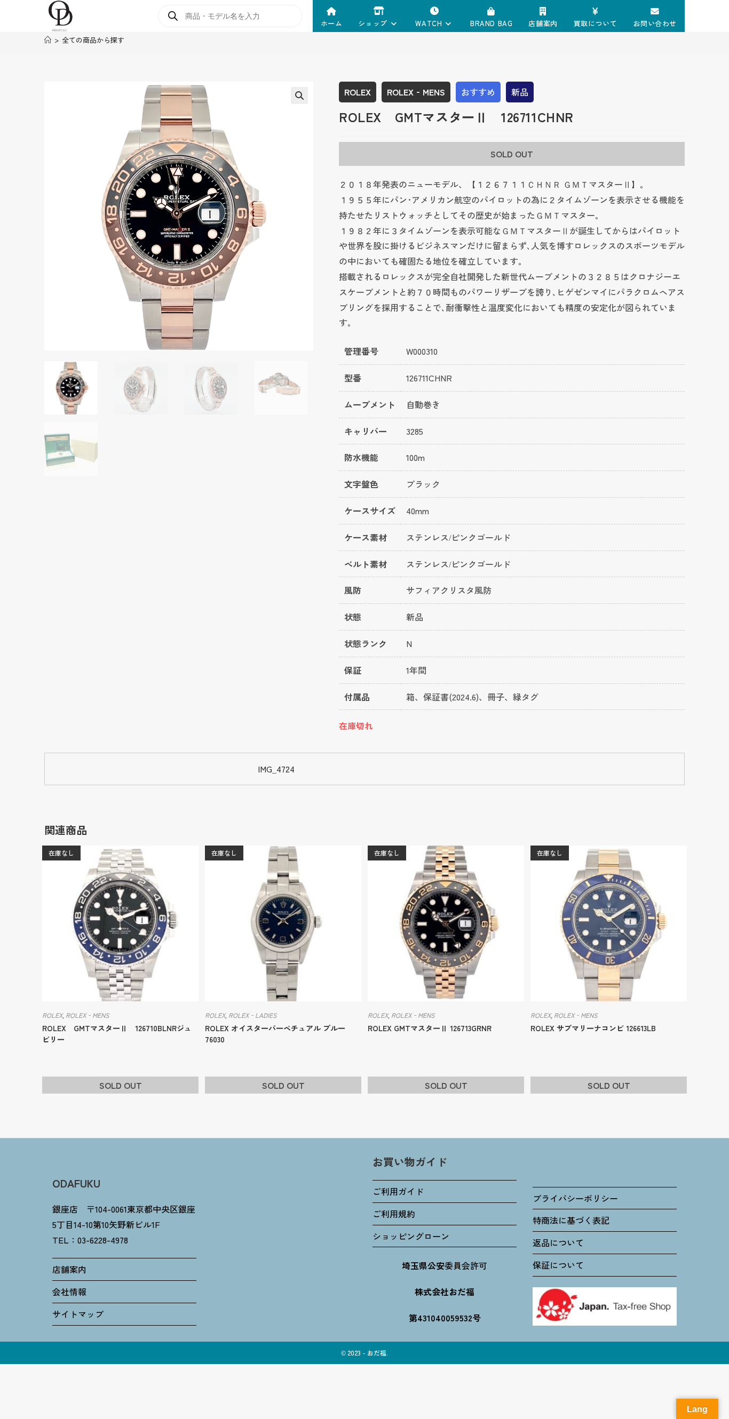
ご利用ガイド (398, 1191)
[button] (299, 95)
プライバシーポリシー (575, 1198)
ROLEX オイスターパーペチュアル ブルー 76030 (275, 1034)
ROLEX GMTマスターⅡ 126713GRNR (430, 1028)
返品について (558, 1242)
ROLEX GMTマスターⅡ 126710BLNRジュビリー (117, 1034)
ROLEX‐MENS (416, 91)
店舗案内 (69, 1269)
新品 (519, 91)
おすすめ (478, 91)
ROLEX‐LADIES (252, 1014)
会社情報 (69, 1291)
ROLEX (357, 91)
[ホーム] (47, 40)
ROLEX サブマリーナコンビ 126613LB (593, 1028)
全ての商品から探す (93, 40)
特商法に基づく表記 (571, 1220)
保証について (558, 1264)
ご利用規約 (394, 1213)
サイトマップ (78, 1314)
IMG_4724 (276, 768)
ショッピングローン (411, 1236)
